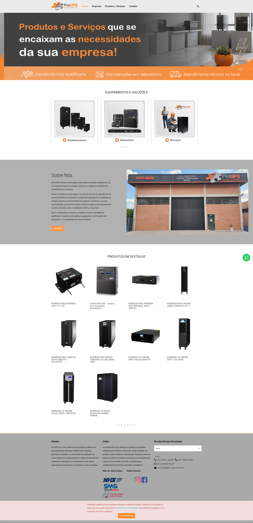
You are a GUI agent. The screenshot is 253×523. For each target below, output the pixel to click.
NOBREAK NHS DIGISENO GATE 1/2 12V (63, 304)
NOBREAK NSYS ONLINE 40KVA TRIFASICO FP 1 (179, 304)
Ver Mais (58, 228)
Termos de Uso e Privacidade (127, 508)
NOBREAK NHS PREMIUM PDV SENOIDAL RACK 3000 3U (140, 305)
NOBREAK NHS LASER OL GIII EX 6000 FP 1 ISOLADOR (63, 359)
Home (85, 6)
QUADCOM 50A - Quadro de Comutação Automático (102, 305)
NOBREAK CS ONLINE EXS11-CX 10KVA (177, 358)
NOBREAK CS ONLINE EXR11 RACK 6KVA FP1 (139, 358)
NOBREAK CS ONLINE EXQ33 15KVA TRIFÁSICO (63, 412)
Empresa (96, 6)
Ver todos (126, 425)
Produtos (109, 6)
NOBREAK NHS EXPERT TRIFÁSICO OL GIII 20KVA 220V (102, 359)
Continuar (127, 516)
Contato (133, 6)
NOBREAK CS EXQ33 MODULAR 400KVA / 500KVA (100, 413)
